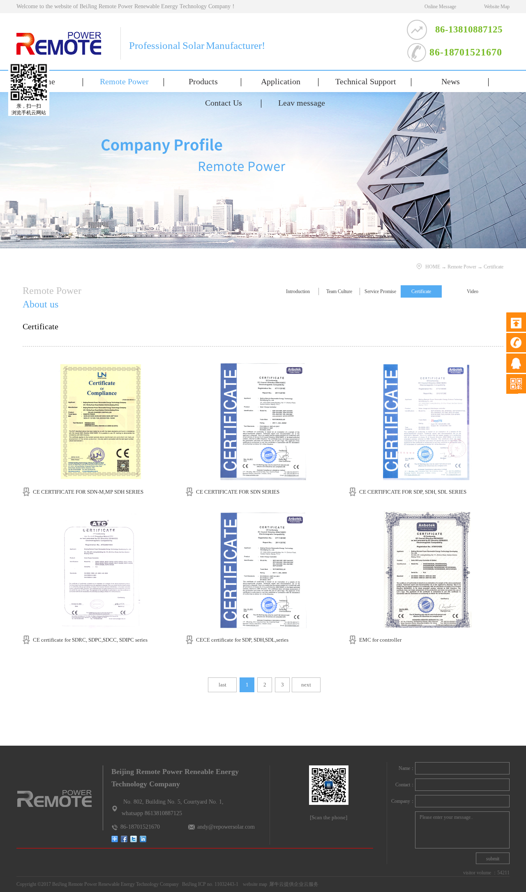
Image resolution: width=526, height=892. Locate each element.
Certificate (493, 267)
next (306, 685)
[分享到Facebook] (124, 839)
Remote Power (462, 267)
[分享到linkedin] (143, 839)
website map (253, 884)
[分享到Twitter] (133, 839)
